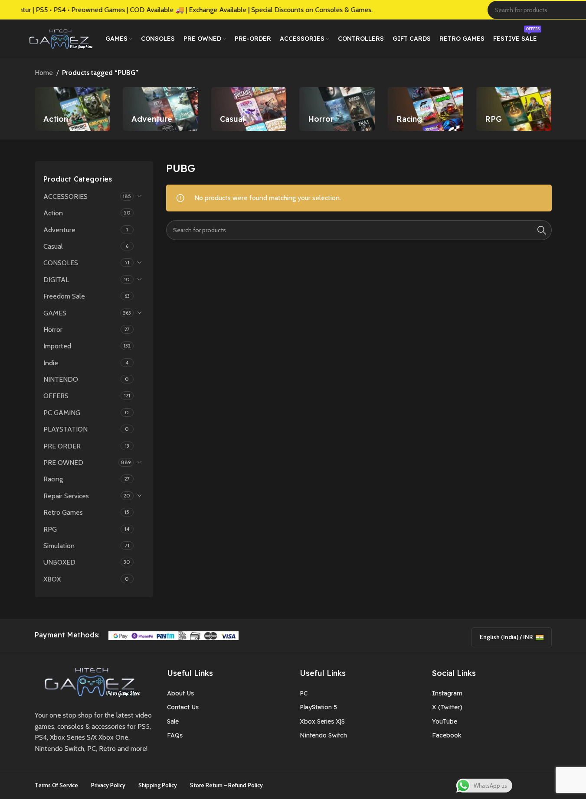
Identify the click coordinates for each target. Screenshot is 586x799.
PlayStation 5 (318, 707)
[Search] (542, 230)
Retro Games (63, 512)
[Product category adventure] (160, 109)
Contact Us (183, 707)
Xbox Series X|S (322, 721)
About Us (180, 693)
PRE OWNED (63, 462)
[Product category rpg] (514, 109)
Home (44, 72)
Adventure (59, 230)
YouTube (444, 721)
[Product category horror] (337, 109)
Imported (57, 346)
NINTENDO (60, 379)
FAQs (175, 735)
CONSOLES (60, 263)
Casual (53, 246)
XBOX (52, 579)
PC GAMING (61, 413)
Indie (50, 363)
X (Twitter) (447, 707)
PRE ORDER (62, 446)
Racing (53, 479)
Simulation (59, 546)
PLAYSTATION (65, 429)
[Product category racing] (425, 109)
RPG (50, 529)
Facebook (447, 735)
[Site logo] (59, 38)
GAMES (54, 313)
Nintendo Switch (323, 735)
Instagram (447, 693)
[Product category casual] (249, 109)
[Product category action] (72, 109)
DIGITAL (56, 280)
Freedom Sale (64, 296)
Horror (52, 329)
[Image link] (89, 681)
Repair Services (66, 496)
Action (53, 213)
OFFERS (56, 396)
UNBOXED (59, 562)
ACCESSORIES (65, 196)
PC (304, 693)
